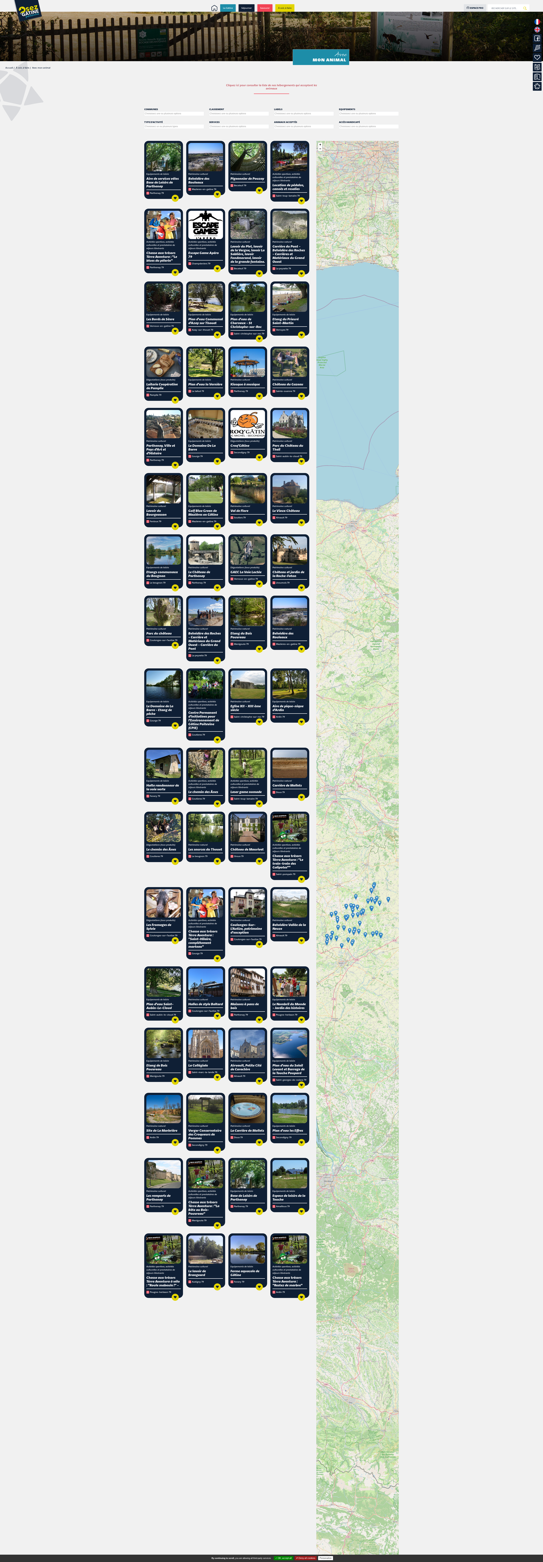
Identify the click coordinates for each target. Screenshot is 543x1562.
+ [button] (320, 144)
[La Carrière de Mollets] (388, 900)
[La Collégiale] (349, 931)
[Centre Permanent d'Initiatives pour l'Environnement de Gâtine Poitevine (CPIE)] (376, 933)
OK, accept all (284, 1558)
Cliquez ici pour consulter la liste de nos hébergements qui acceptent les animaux (271, 86)
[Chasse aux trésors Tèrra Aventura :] (327, 943)
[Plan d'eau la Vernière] (358, 915)
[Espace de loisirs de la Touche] (356, 897)
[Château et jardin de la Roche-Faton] (375, 902)
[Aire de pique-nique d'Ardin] (331, 938)
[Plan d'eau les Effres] (346, 918)
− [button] (320, 149)
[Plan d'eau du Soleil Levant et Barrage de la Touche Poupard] (365, 935)
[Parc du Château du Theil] (357, 907)
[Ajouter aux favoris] (175, 198)
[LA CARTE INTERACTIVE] (537, 67)
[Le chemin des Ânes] (373, 934)
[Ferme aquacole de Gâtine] (353, 906)
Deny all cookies (306, 1558)
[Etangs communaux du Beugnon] (337, 921)
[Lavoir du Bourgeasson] (338, 927)
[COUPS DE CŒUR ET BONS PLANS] (537, 57)
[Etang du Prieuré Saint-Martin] (359, 931)
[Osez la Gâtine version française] (537, 24)
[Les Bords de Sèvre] (336, 913)
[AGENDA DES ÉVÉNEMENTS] (537, 48)
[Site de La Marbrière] (332, 933)
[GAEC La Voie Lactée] (331, 915)
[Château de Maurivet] (379, 903)
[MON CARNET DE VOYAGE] (537, 86)
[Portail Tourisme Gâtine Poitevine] (214, 8)
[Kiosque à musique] (363, 912)
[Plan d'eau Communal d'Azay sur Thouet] (353, 915)
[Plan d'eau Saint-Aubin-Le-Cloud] (353, 910)
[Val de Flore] (360, 923)
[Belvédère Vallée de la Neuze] (374, 886)
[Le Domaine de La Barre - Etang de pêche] (368, 901)
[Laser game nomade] (371, 891)
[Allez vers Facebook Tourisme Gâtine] (537, 41)
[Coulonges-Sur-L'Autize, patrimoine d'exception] (327, 937)
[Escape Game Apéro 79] (348, 940)
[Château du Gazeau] (341, 946)
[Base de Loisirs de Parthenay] (361, 913)
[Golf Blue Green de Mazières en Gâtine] (353, 932)
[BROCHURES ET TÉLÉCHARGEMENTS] (537, 76)
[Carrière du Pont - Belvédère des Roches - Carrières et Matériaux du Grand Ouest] (372, 908)
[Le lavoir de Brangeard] (377, 899)
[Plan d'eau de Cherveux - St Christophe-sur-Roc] (352, 943)
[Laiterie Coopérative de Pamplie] (344, 928)
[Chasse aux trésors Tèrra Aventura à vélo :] (346, 907)
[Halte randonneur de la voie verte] (351, 906)
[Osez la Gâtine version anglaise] (537, 32)
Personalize (326, 1558)
